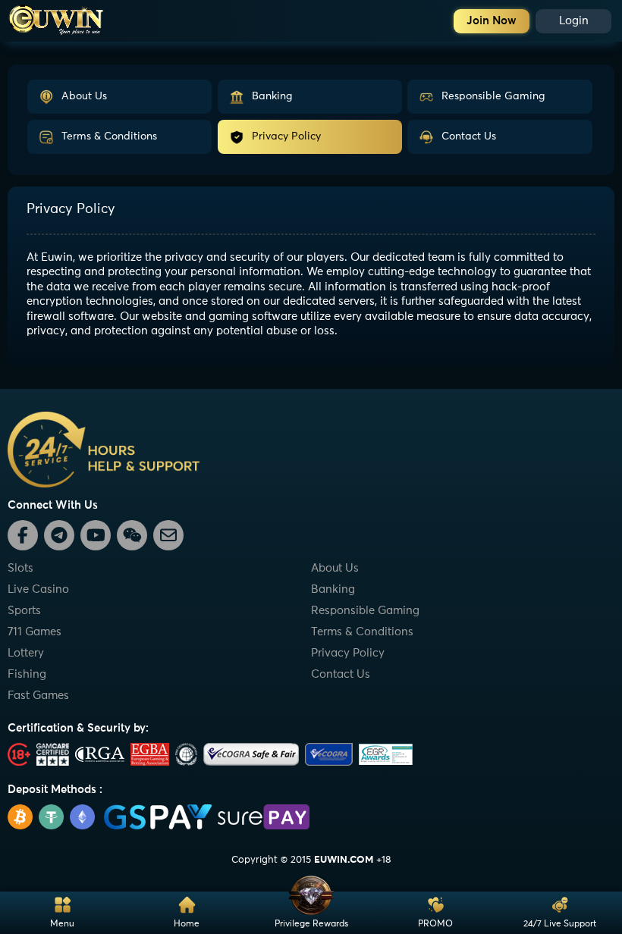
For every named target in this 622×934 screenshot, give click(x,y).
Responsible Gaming (493, 96)
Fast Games (38, 695)
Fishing (27, 674)
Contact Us (468, 136)
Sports (24, 610)
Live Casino (38, 589)
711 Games (34, 632)
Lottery (26, 653)
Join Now (491, 21)
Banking (272, 96)
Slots (20, 568)
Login (574, 21)
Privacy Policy (286, 136)
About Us (84, 96)
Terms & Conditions (109, 136)
